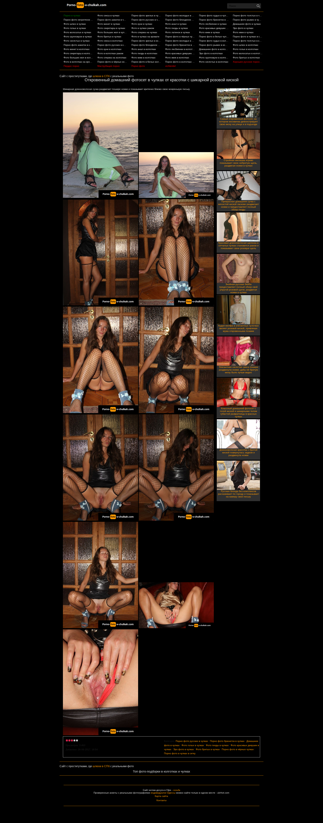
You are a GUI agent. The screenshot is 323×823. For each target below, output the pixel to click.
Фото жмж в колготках (177, 57)
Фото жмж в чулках (243, 32)
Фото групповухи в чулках (78, 36)
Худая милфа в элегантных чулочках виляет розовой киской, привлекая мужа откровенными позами (238, 328)
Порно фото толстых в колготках (248, 40)
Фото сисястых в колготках (213, 61)
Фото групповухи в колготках (214, 57)
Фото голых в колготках (245, 49)
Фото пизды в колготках (144, 53)
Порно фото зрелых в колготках (146, 40)
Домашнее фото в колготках (214, 49)
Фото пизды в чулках (176, 28)
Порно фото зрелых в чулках (146, 15)
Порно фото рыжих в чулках (248, 19)
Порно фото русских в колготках (112, 45)
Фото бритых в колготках (246, 57)
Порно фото (138, 66)
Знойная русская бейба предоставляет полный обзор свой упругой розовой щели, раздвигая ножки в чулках (238, 288)
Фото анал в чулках (176, 24)
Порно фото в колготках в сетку (180, 61)
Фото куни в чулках (141, 24)
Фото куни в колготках (109, 49)
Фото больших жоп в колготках (78, 57)
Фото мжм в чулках (209, 32)
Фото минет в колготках (76, 49)
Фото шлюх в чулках (75, 24)
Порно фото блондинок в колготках (146, 45)
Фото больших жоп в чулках (112, 32)
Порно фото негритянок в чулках (78, 19)
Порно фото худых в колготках (214, 40)
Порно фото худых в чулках (214, 15)
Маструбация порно (108, 66)
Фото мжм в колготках (143, 57)
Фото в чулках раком (142, 28)
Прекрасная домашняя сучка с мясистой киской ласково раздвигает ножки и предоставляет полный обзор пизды (238, 205)
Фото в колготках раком (110, 53)
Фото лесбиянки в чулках (213, 24)
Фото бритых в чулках (109, 36)
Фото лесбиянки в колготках (180, 49)
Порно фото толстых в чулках (248, 15)
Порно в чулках (72, 15)
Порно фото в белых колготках (146, 61)
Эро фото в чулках (243, 28)
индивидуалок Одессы (163, 792)
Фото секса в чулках (108, 15)
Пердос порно (71, 66)
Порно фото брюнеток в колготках (180, 45)
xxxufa (176, 790)
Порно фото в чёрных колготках (112, 61)
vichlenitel (170, 66)
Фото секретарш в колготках (78, 53)
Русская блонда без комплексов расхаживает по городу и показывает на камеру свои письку (238, 494)
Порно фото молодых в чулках (180, 15)
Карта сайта (161, 796)
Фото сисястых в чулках (77, 40)
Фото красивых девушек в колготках (180, 53)
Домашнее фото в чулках (247, 24)
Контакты (161, 800)
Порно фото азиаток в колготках (78, 45)
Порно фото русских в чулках (146, 19)
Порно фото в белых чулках (214, 36)
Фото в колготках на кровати (78, 61)
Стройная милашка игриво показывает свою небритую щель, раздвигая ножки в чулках (238, 163)
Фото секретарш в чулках (111, 28)
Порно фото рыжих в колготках (214, 45)
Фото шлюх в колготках (245, 45)
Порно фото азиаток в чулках (112, 19)
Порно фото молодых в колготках (180, 40)
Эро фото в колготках (211, 53)
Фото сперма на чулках (144, 32)
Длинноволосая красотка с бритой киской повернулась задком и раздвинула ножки (238, 452)
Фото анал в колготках (143, 49)
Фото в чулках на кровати (145, 36)
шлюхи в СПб (101, 76)
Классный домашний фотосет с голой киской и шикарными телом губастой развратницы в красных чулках (238, 412)
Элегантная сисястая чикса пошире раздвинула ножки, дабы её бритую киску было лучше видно (238, 370)
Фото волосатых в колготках (248, 53)
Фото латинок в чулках (177, 32)
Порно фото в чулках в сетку (248, 36)
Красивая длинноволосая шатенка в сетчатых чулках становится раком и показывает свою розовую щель (238, 245)
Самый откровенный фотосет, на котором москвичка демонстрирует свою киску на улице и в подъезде (238, 121)
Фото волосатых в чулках (77, 32)
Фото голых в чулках (75, 28)
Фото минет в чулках (108, 24)
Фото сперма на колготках (111, 57)
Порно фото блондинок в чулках (180, 19)
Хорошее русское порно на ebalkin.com (248, 61)
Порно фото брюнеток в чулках (214, 19)
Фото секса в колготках (110, 40)
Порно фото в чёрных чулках (180, 36)
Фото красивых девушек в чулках (214, 28)
